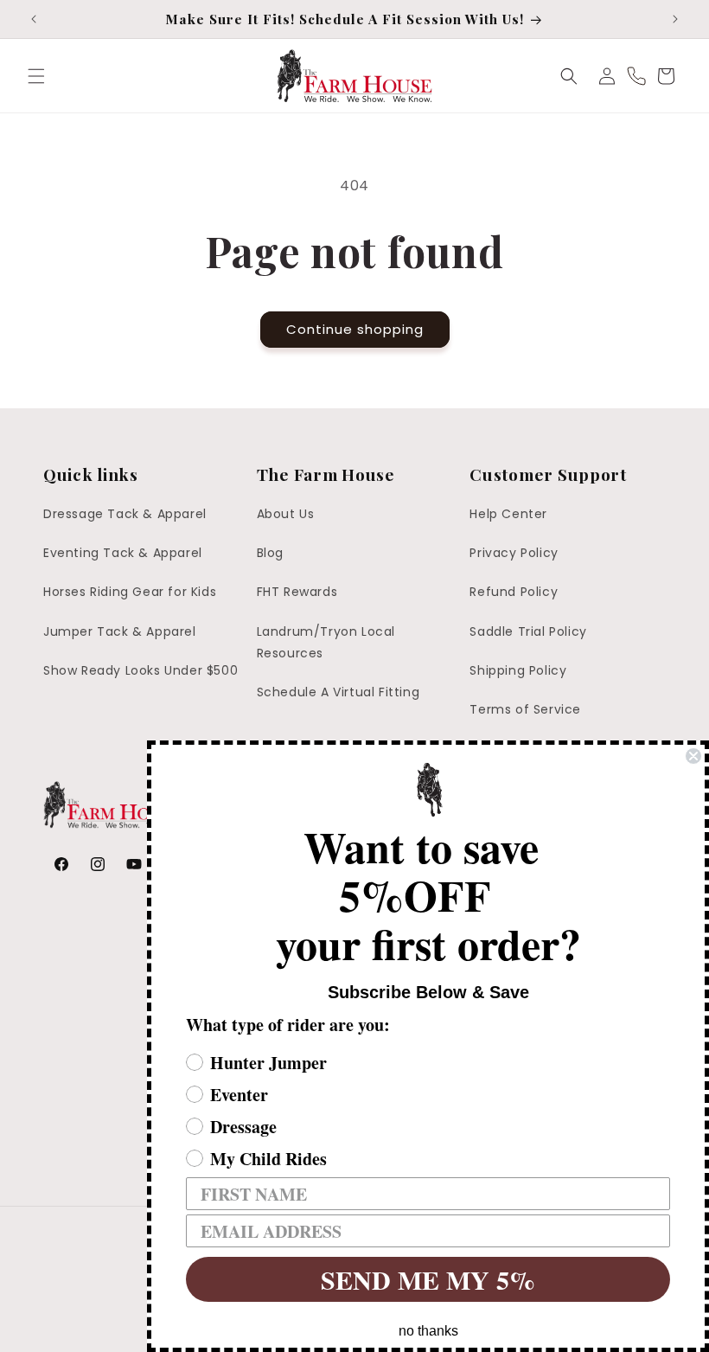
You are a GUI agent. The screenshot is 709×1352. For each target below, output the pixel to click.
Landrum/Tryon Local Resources (326, 642)
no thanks (428, 1330)
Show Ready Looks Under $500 (140, 670)
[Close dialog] (693, 756)
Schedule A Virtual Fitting (338, 692)
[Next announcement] (675, 19)
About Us (286, 513)
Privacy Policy (513, 552)
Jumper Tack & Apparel (119, 631)
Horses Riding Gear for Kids (129, 591)
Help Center (508, 513)
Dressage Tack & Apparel (125, 513)
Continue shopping (355, 329)
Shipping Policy (517, 670)
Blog (270, 552)
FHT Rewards (297, 591)
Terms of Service (525, 709)
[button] (36, 76)
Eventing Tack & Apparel (122, 552)
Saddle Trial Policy (527, 631)
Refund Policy (513, 591)
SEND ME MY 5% (428, 1279)
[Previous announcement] (34, 19)
